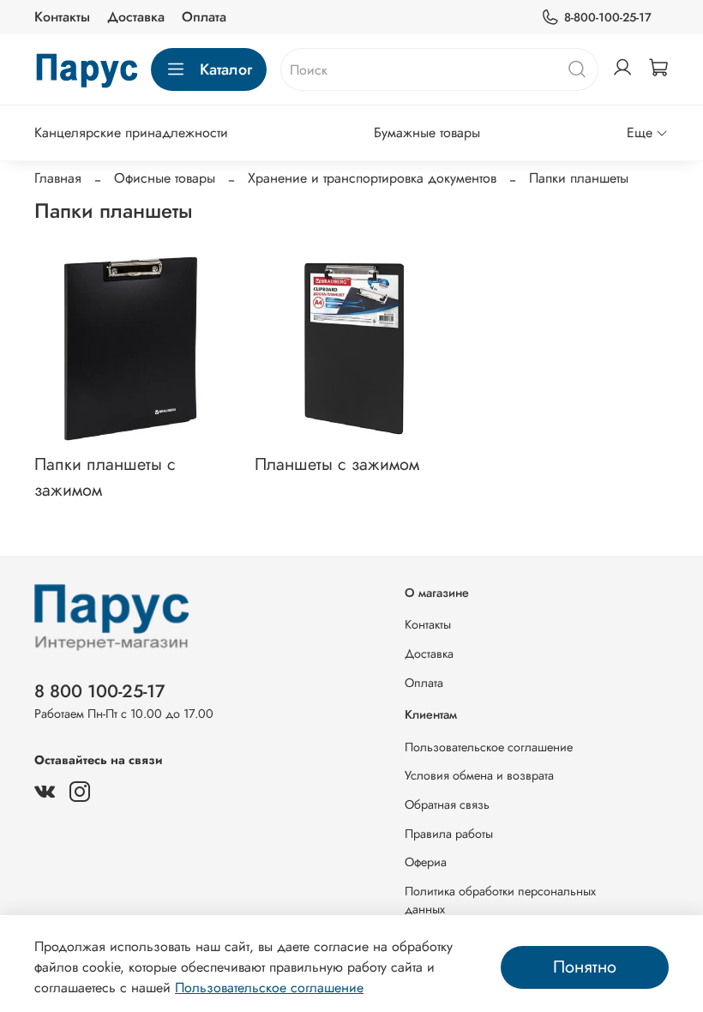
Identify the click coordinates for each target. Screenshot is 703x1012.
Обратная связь (447, 804)
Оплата (204, 17)
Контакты (62, 17)
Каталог (226, 69)
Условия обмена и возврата (479, 775)
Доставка (136, 17)
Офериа (426, 861)
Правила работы (449, 833)
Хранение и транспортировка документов (372, 178)
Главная (57, 178)
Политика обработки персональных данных (500, 900)
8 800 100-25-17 (99, 691)
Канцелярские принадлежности (131, 132)
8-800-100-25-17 (608, 17)
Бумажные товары (427, 132)
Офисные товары (164, 178)
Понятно (584, 967)
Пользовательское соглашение (489, 747)
